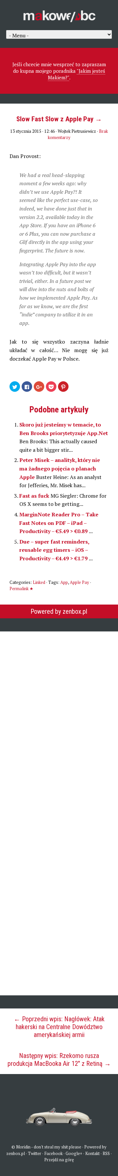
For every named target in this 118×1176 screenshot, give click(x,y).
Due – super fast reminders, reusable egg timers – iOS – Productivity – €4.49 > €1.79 (54, 550)
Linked (39, 582)
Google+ (74, 1153)
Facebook (53, 1153)
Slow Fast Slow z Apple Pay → (59, 119)
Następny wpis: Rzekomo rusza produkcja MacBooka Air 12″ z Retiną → (59, 1059)
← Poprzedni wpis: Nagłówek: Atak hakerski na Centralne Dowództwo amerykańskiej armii (59, 1027)
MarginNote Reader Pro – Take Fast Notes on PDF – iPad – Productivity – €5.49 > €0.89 (58, 523)
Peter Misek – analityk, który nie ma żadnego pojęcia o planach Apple (59, 468)
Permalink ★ (21, 588)
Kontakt (92, 1153)
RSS (106, 1153)
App (64, 582)
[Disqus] (59, 719)
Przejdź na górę (59, 1160)
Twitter (34, 1153)
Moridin (23, 1147)
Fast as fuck (34, 495)
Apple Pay (79, 582)
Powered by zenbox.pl (58, 611)
